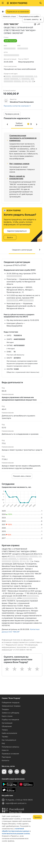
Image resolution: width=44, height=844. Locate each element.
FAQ (3, 743)
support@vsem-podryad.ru (16, 803)
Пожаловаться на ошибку (29, 16)
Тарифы (5, 737)
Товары (5, 730)
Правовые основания (10, 754)
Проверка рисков (12, 114)
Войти (10, 237)
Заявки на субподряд (10, 713)
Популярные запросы (10, 747)
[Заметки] (35, 24)
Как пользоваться (9, 740)
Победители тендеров (10, 702)
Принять (37, 817)
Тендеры (5, 709)
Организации (7, 723)
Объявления (7, 726)
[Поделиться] (38, 24)
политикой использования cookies (16, 833)
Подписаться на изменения (18, 12)
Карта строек (7, 716)
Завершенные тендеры (11, 706)
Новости (5, 750)
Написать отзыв (9, 16)
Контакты (5, 760)
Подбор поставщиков (10, 720)
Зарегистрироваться (17, 231)
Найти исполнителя (9, 733)
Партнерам (6, 757)
